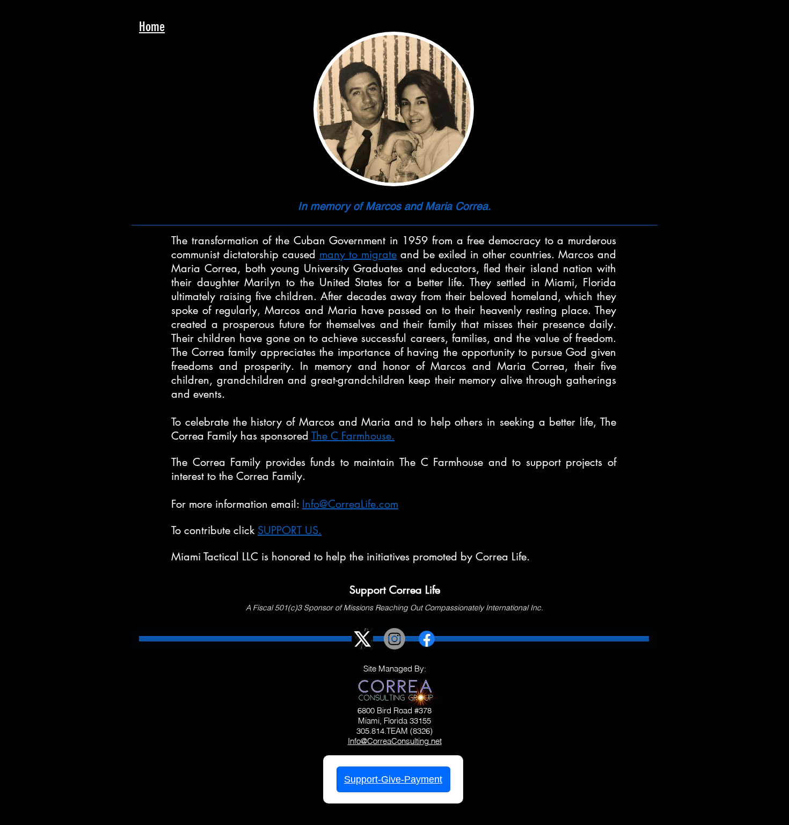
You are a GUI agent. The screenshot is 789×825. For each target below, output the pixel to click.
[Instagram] (394, 638)
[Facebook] (426, 638)
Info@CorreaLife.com (350, 504)
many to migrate (358, 254)
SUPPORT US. (290, 530)
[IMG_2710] (362, 638)
